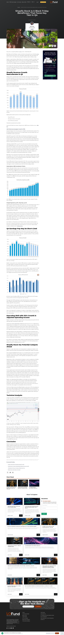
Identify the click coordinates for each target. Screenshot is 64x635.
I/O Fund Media (25, 618)
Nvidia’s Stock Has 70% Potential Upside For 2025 (16, 464)
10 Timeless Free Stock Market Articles (47, 615)
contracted (16, 323)
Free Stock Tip (43, 613)
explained (22, 360)
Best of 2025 (24, 2)
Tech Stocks (19, 2)
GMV (25, 130)
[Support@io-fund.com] (11, 628)
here (13, 313)
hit (21, 56)
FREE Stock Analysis (12, 2)
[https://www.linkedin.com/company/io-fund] (13, 628)
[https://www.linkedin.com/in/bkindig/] (32, 29)
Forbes (20, 51)
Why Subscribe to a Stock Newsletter (47, 618)
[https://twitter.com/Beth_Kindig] (31, 29)
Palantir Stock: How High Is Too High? (14, 469)
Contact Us (42, 619)
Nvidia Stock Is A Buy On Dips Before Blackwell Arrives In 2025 (18, 466)
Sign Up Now (43, 2)
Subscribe (38, 606)
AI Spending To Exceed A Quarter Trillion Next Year (16, 468)
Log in (37, 2)
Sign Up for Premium (26, 619)
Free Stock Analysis (25, 613)
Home (8, 2)
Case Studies (24, 616)
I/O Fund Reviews (44, 616)
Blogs (19, 7)
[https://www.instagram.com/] (8, 628)
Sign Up (57, 633)
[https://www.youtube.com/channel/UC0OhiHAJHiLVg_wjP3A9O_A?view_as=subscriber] (10, 628)
